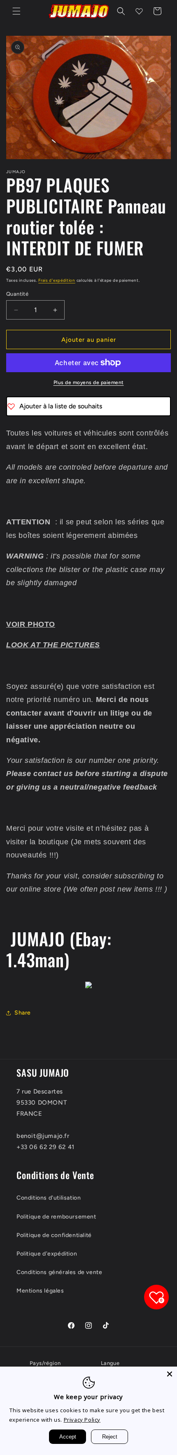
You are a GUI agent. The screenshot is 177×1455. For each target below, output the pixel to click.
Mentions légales (40, 1290)
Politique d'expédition (46, 1253)
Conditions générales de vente (59, 1272)
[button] (16, 11)
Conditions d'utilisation (48, 1197)
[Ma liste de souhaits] (139, 11)
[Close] (169, 1374)
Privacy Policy (82, 1419)
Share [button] (22, 1012)
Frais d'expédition (56, 280)
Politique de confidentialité (54, 1235)
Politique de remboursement (56, 1216)
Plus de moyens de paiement (89, 382)
